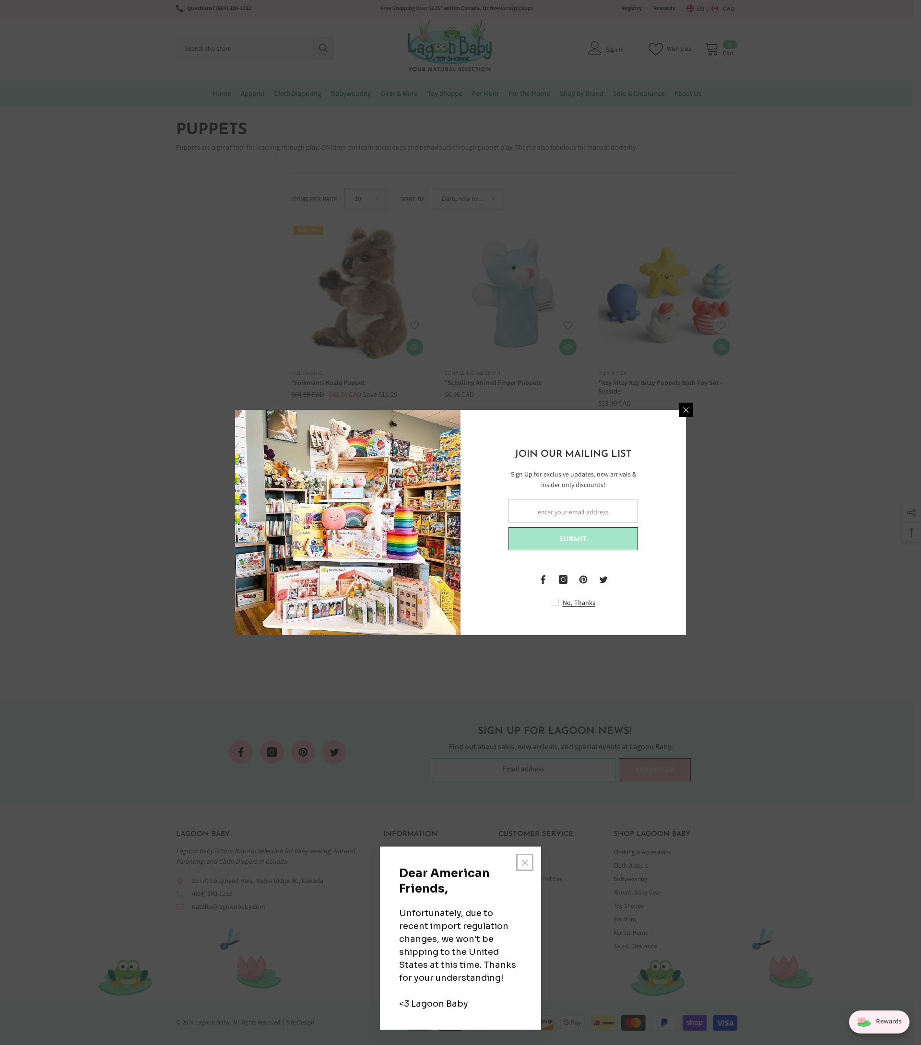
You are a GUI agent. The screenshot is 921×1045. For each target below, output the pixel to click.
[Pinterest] (583, 579)
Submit (573, 539)
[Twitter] (603, 579)
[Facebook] (543, 579)
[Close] (686, 410)
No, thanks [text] (579, 602)
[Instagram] (563, 579)
